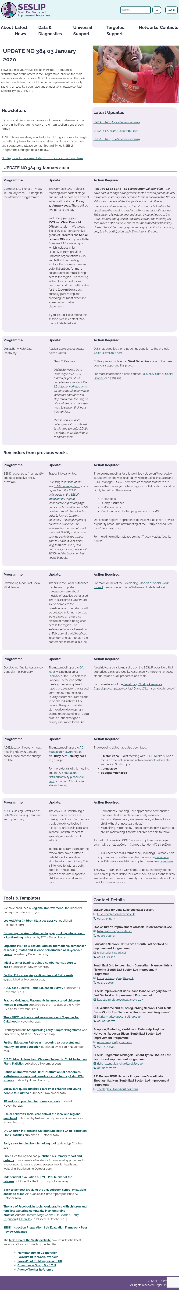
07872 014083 (106, 982)
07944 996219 (106, 1046)
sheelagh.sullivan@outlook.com (117, 1089)
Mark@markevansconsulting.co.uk (119, 1016)
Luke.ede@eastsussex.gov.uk (116, 914)
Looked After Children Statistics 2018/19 (30, 920)
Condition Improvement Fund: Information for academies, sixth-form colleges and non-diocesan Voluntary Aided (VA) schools (43, 1076)
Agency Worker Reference (35, 1269)
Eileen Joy (25, 1219)
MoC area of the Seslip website (30, 1240)
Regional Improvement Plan (50, 908)
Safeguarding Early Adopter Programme (54, 1030)
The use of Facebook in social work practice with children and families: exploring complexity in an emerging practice (45, 1211)
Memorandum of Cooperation (37, 1252)
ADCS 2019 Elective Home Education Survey (33, 988)
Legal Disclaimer (165, 1285)
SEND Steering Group (67, 486)
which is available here (108, 353)
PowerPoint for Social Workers (37, 1257)
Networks (148, 27)
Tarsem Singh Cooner (40, 1215)
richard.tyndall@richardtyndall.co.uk (120, 1063)
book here (162, 857)
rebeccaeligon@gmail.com (114, 1042)
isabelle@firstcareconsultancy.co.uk (120, 999)
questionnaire (62, 591)
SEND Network (155, 756)
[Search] (156, 9)
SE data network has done (70, 386)
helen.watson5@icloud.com (114, 931)
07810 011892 (105, 935)
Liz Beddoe (63, 1215)
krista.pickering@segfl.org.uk (115, 978)
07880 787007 (106, 1068)
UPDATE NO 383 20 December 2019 (117, 122)
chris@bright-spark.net (111, 952)
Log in (172, 10)
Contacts (169, 27)
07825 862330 (106, 957)
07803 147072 (106, 1021)
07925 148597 (106, 918)
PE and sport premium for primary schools (31, 1101)
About (7, 27)
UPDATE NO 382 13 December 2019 (116, 130)
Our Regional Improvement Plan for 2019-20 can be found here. (42, 158)
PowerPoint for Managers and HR (39, 1261)
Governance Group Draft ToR (36, 1265)
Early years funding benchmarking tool (29, 1143)
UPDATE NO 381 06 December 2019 (117, 139)
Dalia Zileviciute (151, 374)
